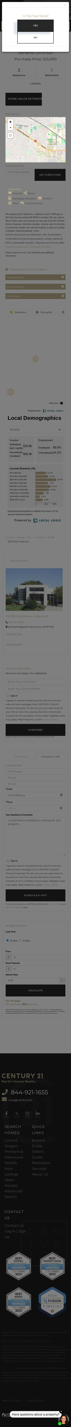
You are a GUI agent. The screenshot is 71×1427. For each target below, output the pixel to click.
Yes (35, 25)
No (36, 37)
